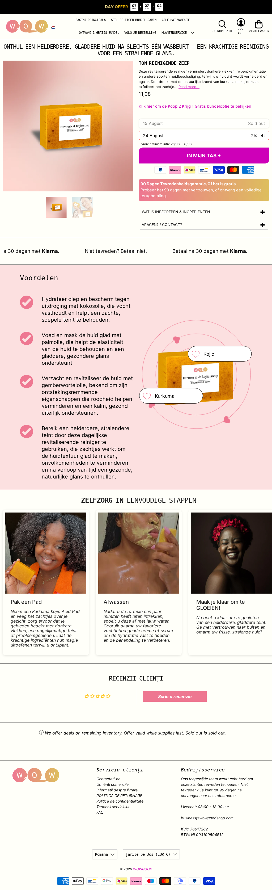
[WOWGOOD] (27, 26)
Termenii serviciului (112, 806)
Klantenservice (174, 33)
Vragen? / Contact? (162, 224)
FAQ (100, 812)
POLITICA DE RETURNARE (119, 795)
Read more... (188, 87)
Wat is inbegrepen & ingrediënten (176, 211)
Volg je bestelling (140, 33)
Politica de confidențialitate (119, 801)
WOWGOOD (142, 869)
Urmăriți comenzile (112, 784)
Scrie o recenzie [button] (175, 696)
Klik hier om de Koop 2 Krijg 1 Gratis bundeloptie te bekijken (195, 106)
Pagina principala (90, 20)
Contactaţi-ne (108, 778)
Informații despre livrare (117, 790)
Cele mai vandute (176, 20)
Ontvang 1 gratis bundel (99, 33)
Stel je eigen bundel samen (133, 20)
